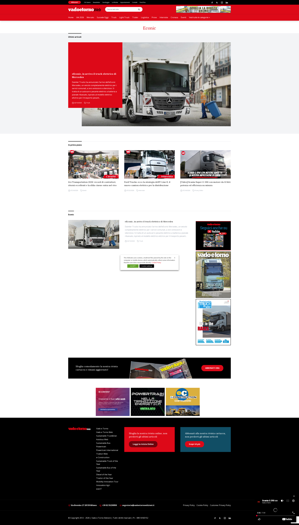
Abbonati (74, 2)
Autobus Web (102, 439)
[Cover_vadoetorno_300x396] (213, 275)
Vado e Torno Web (104, 432)
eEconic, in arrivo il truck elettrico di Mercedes (94, 75)
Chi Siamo (87, 2)
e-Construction (102, 457)
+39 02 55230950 (109, 505)
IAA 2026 (80, 17)
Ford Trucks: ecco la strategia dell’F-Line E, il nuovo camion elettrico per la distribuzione (147, 184)
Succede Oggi (103, 17)
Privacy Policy (189, 505)
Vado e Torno (102, 428)
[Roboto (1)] (213, 235)
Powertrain (101, 446)
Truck (113, 17)
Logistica (145, 17)
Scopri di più (194, 444)
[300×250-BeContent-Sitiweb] (113, 402)
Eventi (183, 17)
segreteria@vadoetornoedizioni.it (138, 505)
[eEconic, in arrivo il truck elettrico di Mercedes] (156, 84)
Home (70, 17)
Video (201, 190)
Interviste (164, 17)
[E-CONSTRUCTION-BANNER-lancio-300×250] (183, 402)
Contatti (134, 2)
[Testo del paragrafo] (203, 9)
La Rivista (115, 2)
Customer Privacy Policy (220, 505)
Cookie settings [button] (146, 266)
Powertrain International (107, 450)
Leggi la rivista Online (143, 444)
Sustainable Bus (103, 443)
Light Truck (124, 17)
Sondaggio (106, 2)
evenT (99, 489)
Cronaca (174, 17)
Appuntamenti (125, 2)
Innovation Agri (103, 485)
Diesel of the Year (104, 474)
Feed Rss (143, 2)
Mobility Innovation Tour (107, 481)
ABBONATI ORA (212, 368)
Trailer (135, 17)
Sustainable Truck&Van (106, 436)
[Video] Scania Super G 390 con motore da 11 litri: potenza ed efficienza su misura (205, 184)
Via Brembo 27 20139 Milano (83, 505)
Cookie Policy (202, 505)
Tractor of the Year (104, 478)
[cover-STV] (213, 322)
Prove (154, 17)
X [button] (174, 258)
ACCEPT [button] (133, 266)
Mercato (90, 17)
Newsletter (96, 2)
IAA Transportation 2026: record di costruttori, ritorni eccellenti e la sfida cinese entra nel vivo (92, 184)
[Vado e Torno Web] (84, 9)
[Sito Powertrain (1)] (148, 402)
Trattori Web (102, 454)
